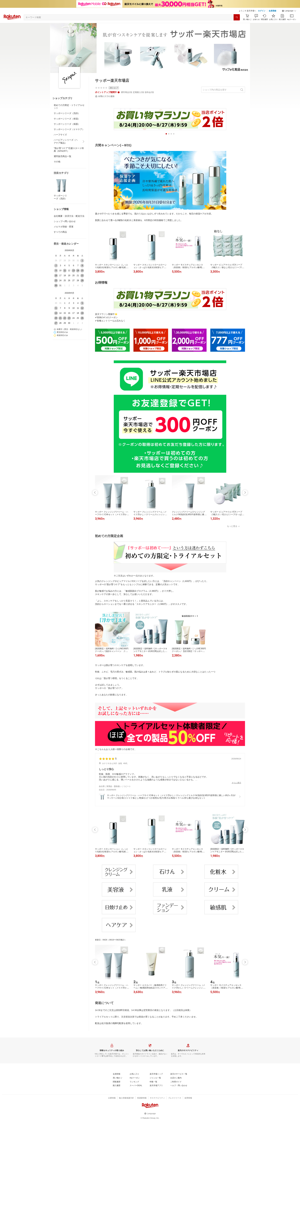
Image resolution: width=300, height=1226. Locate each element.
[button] (289, 11)
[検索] (237, 17)
